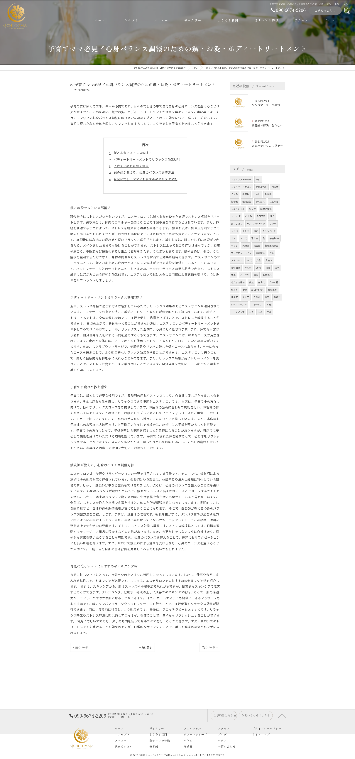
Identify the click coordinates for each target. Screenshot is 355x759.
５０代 (234, 230)
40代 (267, 267)
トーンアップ (237, 311)
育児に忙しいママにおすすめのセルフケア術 (145, 179)
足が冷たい (261, 186)
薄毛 (233, 275)
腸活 (256, 275)
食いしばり (236, 223)
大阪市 (268, 260)
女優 (244, 289)
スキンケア (236, 260)
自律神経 (273, 282)
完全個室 (235, 267)
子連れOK (274, 238)
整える (234, 289)
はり (272, 216)
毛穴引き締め (238, 282)
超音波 (234, 201)
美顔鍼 (245, 245)
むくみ (248, 216)
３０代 (243, 238)
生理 (269, 311)
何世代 (261, 282)
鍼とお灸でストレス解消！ (133, 153)
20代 (249, 260)
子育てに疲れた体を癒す (131, 166)
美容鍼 (257, 245)
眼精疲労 (246, 201)
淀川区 (234, 297)
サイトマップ (261, 734)
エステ (245, 297)
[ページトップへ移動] (282, 715)
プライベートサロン (241, 186)
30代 (258, 267)
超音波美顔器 (271, 245)
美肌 (251, 282)
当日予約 (261, 216)
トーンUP (236, 216)
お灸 (258, 179)
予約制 (248, 267)
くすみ (234, 194)
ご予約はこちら (325, 10)
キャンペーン (269, 230)
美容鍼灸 (260, 252)
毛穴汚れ (267, 275)
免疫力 (277, 297)
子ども (234, 245)
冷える (254, 238)
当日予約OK (257, 289)
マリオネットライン (241, 252)
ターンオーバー (239, 304)
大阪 (271, 252)
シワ (251, 311)
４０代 (245, 230)
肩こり (252, 208)
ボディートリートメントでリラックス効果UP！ (147, 159)
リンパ (272, 223)
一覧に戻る (145, 647)
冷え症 (275, 186)
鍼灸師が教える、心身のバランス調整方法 (144, 172)
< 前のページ (80, 647)
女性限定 (273, 201)
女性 (258, 260)
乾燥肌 (268, 194)
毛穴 (267, 297)
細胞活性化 (266, 208)
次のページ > (209, 647)
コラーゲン (257, 304)
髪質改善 (272, 289)
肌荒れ (245, 194)
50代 (277, 267)
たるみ (257, 297)
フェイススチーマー (241, 179)
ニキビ (257, 194)
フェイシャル (238, 208)
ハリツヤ (244, 275)
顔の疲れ (260, 201)
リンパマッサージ (256, 223)
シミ (260, 311)
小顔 (269, 304)
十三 (233, 238)
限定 (256, 230)
